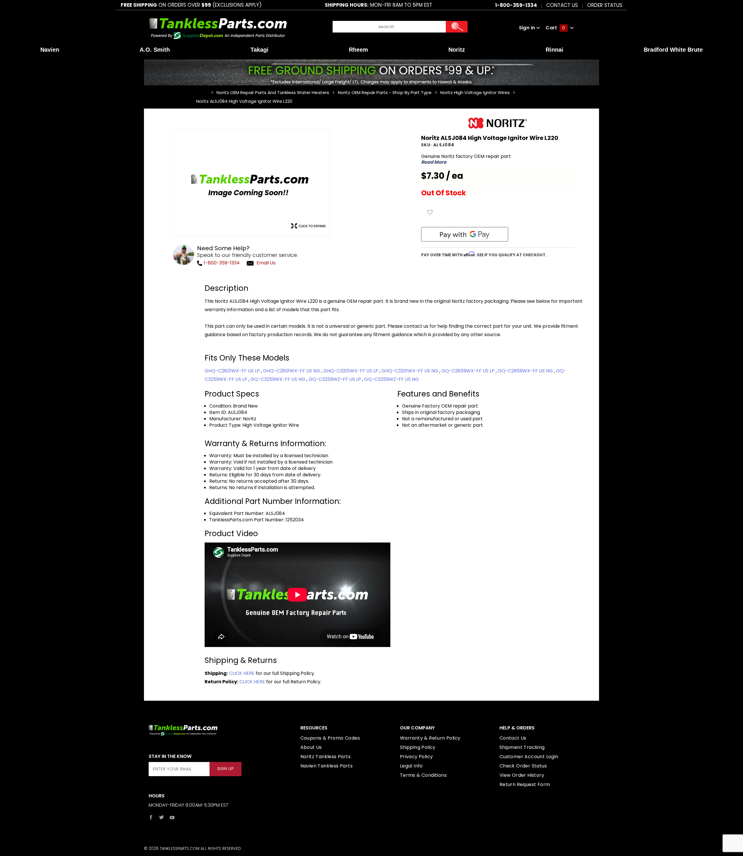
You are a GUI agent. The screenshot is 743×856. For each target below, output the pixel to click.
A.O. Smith (155, 49)
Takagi (259, 49)
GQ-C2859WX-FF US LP (468, 370)
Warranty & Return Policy (430, 738)
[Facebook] (151, 817)
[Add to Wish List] (430, 212)
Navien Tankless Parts (326, 766)
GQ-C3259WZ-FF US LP (335, 379)
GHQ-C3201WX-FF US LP (351, 370)
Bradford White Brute (673, 49)
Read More (433, 162)
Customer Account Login (528, 756)
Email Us (266, 262)
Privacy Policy (416, 756)
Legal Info (411, 766)
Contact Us (562, 5)
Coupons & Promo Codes (330, 738)
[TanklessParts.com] (218, 27)
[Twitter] (161, 817)
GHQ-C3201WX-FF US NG (410, 370)
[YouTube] (172, 817)
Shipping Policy (418, 747)
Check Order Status (523, 766)
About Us (311, 747)
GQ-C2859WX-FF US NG (526, 370)
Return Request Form (524, 784)
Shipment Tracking (522, 747)
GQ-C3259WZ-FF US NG (391, 379)
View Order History (521, 775)
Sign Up (225, 769)
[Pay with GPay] (464, 234)
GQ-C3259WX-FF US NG (278, 379)
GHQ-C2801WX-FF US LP (233, 370)
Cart (555, 27)
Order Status (604, 5)
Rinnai (554, 49)
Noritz (456, 49)
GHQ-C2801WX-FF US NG (292, 370)
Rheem (358, 49)
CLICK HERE (242, 673)
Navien (49, 49)
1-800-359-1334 (221, 262)
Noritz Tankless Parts (325, 756)
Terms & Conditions (423, 775)
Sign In (527, 27)
